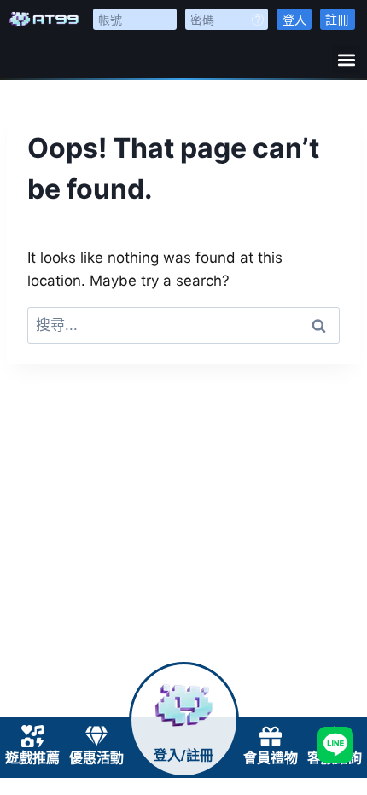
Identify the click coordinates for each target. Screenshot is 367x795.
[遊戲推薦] (32, 736)
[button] (346, 59)
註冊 (337, 19)
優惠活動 (96, 758)
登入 (294, 19)
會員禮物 (270, 758)
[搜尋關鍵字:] (183, 325)
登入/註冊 (183, 755)
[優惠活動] (96, 736)
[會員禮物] (270, 736)
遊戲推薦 (32, 758)
